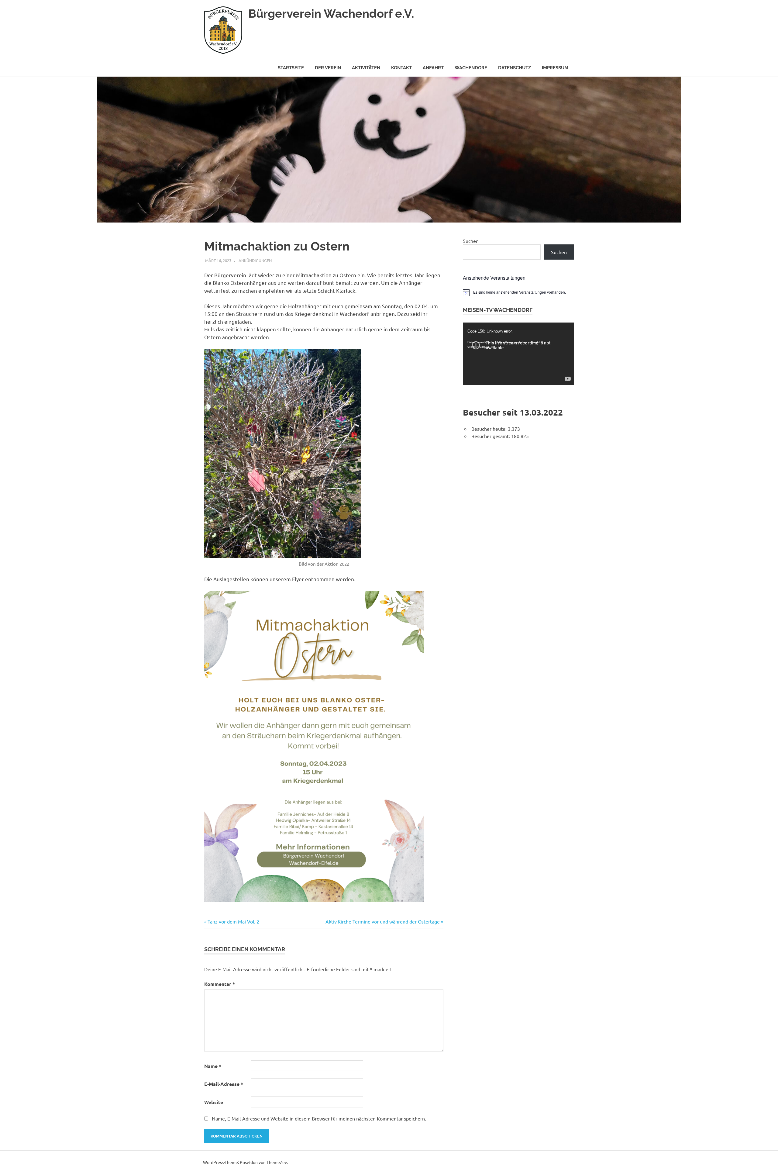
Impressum (555, 68)
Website (213, 1102)
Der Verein (328, 68)
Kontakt (401, 68)
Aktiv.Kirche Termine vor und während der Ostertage (382, 921)
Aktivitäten (366, 68)
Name (212, 1066)
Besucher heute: (489, 429)
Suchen (471, 241)
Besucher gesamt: (491, 436)
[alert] (518, 292)
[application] (518, 354)
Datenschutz (514, 68)
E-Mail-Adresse (223, 1084)
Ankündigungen (255, 260)
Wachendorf (471, 68)
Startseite (291, 68)
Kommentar (219, 984)
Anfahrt (433, 68)
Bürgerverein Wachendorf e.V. (331, 13)
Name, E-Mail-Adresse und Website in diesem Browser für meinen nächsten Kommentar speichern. (319, 1118)
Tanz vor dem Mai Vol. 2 (233, 921)
